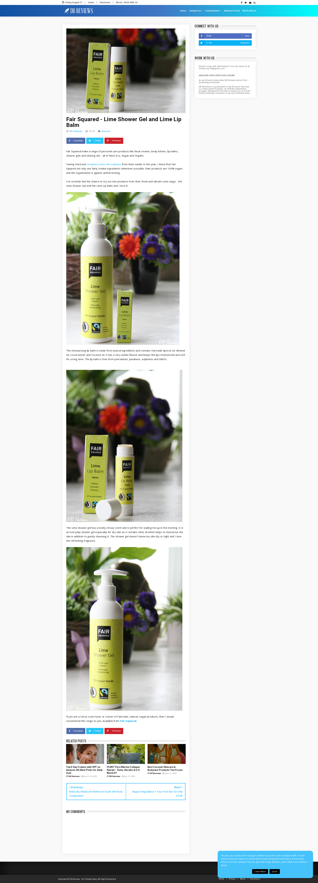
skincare (105, 131)
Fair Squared (128, 720)
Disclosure (105, 2)
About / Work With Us (126, 2)
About (242, 879)
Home (91, 2)
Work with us (249, 10)
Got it (274, 871)
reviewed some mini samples (104, 164)
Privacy (232, 879)
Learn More (260, 871)
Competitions (212, 10)
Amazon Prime (232, 10)
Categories (195, 10)
